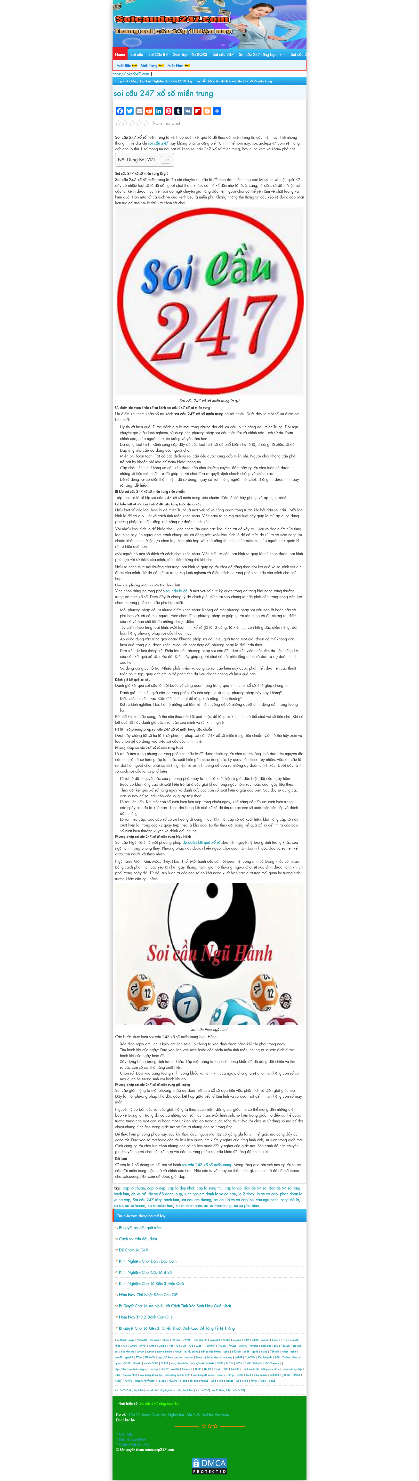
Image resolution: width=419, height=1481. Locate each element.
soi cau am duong (196, 1199)
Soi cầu (136, 54)
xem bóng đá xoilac (204, 1375)
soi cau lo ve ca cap (231, 1199)
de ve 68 (138, 1194)
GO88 (126, 1363)
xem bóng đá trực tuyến (177, 1375)
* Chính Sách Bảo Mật (132, 1444)
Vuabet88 (142, 1340)
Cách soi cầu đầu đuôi (138, 1238)
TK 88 (198, 1369)
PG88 (263, 1380)
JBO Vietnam (272, 1363)
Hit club (194, 1380)
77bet (139, 1357)
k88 (221, 1380)
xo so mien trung (218, 1205)
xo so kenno (135, 1205)
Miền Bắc (124, 65)
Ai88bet (121, 1340)
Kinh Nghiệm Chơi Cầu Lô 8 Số (145, 1272)
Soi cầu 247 (223, 54)
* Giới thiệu (124, 1434)
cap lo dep (156, 1188)
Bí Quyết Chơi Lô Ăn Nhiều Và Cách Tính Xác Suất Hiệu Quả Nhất (175, 1306)
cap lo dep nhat (181, 1188)
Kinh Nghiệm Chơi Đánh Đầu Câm (148, 1261)
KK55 (239, 1363)
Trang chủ (121, 81)
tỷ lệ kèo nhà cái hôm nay (218, 1357)
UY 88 (207, 1369)
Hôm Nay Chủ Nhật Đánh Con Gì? (148, 1294)
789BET (187, 1340)
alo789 (165, 1369)
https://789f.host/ (145, 1380)
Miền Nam (176, 65)
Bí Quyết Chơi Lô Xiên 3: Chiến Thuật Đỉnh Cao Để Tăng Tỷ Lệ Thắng (177, 1328)
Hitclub (165, 1340)
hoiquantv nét (251, 1369)
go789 (238, 1357)
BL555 (229, 1363)
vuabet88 (215, 1340)
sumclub (189, 1357)
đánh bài (266, 1345)
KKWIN (173, 1380)
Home (120, 54)
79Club (222, 1345)
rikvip (264, 1351)
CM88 (152, 1345)
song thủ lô (290, 1199)
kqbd (227, 1351)
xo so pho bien (246, 1205)
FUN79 (128, 1380)
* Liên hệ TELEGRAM (131, 1439)
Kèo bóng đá (265, 1357)
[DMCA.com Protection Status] (209, 1473)
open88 (294, 1340)
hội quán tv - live (270, 1369)
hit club (183, 1380)
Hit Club (154, 1340)
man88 (230, 1380)
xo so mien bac (160, 1205)
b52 (276, 1345)
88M (246, 1340)
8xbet (217, 1369)
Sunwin (265, 1340)
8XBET (296, 1375)
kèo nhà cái (200, 1340)
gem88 (118, 1357)
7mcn (199, 1357)
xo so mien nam (189, 1205)
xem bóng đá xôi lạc (151, 1375)
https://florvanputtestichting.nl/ (131, 1369)
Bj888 (255, 1340)
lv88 (171, 1345)
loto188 (235, 1369)
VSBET (118, 1380)
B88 (277, 1357)
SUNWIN (150, 1357)
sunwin (243, 1345)
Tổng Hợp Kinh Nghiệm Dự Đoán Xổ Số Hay (161, 81)
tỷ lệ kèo (286, 1375)
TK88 (225, 1369)
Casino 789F (130, 1375)
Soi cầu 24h (301, 54)
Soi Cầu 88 (158, 54)
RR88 (117, 1345)
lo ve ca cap (267, 1194)
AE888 (226, 1340)
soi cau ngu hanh (264, 1199)
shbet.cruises (260, 1375)
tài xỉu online (192, 1351)
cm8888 (274, 1375)
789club (254, 1345)
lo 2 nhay (246, 1194)
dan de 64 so (255, 1188)
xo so (118, 1205)
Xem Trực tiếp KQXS (190, 54)
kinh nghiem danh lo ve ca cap (210, 1194)
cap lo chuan (134, 1188)
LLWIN (133, 1345)
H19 (285, 1340)
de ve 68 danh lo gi (165, 1194)
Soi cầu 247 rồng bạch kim (262, 54)
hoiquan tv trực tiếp (292, 1369)
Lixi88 (240, 1375)
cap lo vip (233, 1188)
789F (118, 1375)
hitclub (168, 1351)
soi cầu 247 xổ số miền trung (163, 92)
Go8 (248, 1375)
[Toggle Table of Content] (163, 160)
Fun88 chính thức (253, 1363)
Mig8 (131, 1340)
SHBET (164, 1363)
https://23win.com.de (170, 1357)
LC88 (198, 1345)
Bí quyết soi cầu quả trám (140, 1227)
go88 (247, 1351)
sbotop (154, 1369)
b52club (236, 1351)
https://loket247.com (131, 74)
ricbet (285, 1351)
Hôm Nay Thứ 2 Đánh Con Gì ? (146, 1317)
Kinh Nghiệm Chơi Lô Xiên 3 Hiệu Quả (151, 1283)
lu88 (213, 1380)
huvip (254, 1380)
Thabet (286, 1357)
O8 (125, 1345)
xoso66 (237, 1340)
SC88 (155, 1363)
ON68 (162, 1345)
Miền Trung (149, 65)
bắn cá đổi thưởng (211, 1351)
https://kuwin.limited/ (202, 1363)
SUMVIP (211, 1345)
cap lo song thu (209, 1188)
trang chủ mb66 (179, 1363)
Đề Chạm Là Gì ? (133, 1250)
